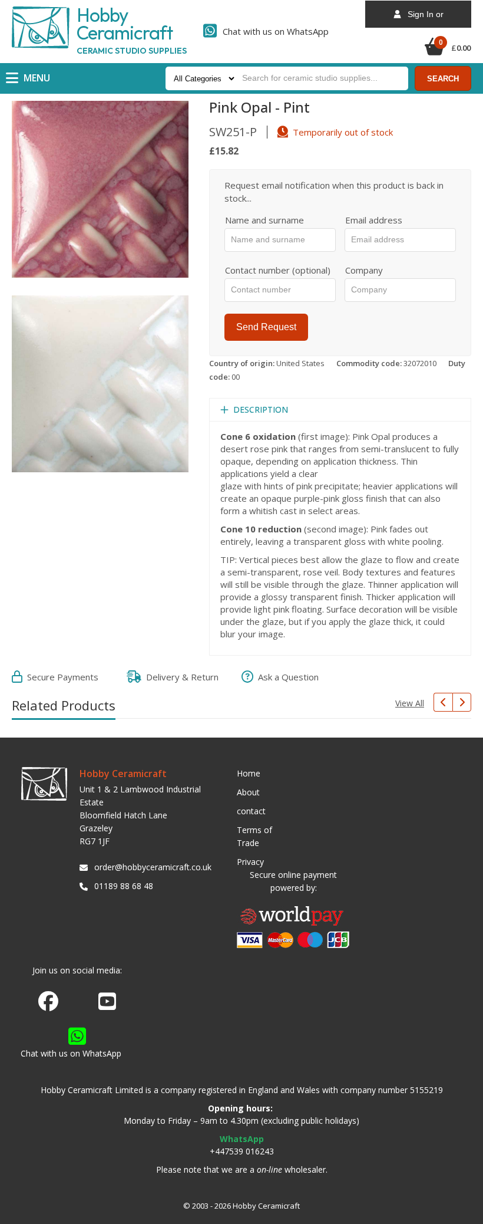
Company (364, 270)
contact (251, 811)
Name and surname (264, 220)
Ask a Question (286, 677)
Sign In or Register (422, 18)
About (248, 792)
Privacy (250, 861)
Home (248, 773)
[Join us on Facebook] (48, 1002)
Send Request (266, 327)
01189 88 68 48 (123, 885)
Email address (373, 220)
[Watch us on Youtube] (107, 1005)
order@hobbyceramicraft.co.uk (150, 867)
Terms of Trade (254, 836)
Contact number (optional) (277, 270)
